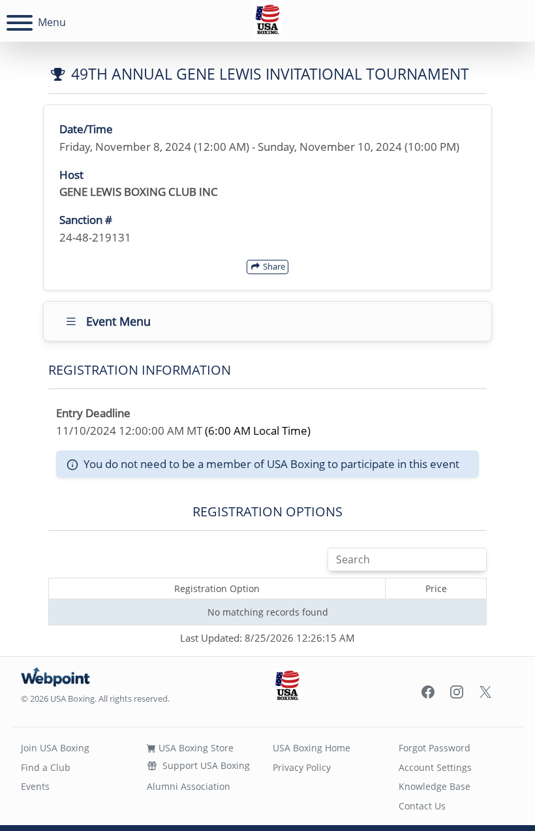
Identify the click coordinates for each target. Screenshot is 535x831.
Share (273, 266)
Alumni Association (188, 786)
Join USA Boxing (55, 748)
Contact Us (422, 806)
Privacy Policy (302, 767)
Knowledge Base (434, 786)
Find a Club (45, 767)
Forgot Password (434, 748)
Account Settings (435, 767)
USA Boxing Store (195, 748)
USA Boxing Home (311, 748)
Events (35, 786)
